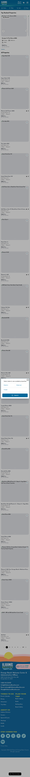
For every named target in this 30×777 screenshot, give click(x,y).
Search (16, 395)
